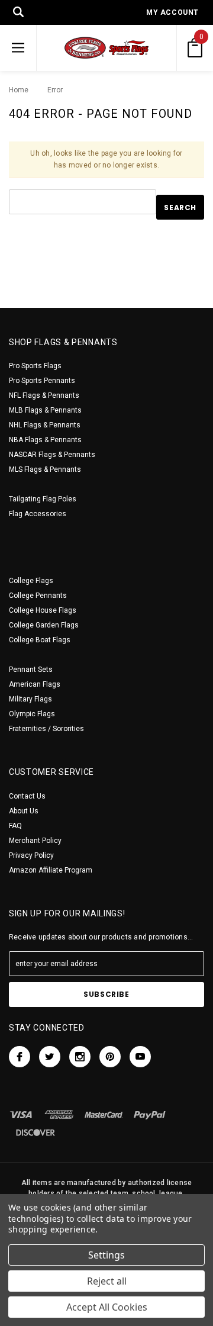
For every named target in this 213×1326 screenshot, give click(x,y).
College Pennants (38, 595)
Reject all (107, 1281)
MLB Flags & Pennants (45, 410)
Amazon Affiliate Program (50, 870)
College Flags (31, 581)
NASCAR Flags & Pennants (52, 454)
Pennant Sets (31, 669)
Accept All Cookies (106, 1307)
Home (18, 90)
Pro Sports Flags (35, 366)
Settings (106, 1254)
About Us (23, 811)
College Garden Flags (44, 625)
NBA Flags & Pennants (45, 440)
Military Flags (30, 699)
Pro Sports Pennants (42, 380)
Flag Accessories (37, 514)
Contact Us (27, 796)
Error (52, 90)
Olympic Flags (32, 714)
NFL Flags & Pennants (44, 395)
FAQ (15, 826)
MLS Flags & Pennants (45, 469)
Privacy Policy (31, 855)
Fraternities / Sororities (46, 729)
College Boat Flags (39, 640)
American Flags (34, 684)
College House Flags (42, 610)
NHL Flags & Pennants (44, 425)
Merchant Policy (35, 840)
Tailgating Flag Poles (42, 499)
